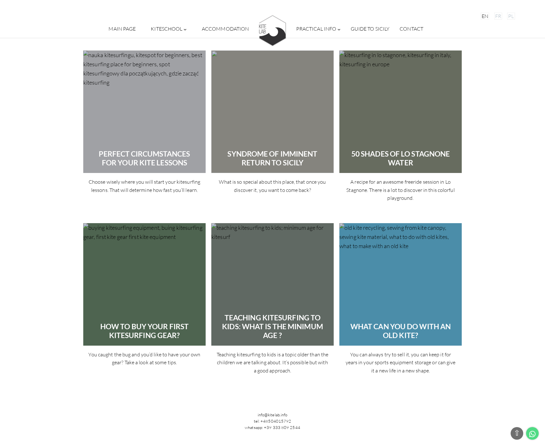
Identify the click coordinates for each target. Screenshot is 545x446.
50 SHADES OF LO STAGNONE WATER (400, 158)
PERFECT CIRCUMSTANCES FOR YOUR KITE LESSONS (144, 158)
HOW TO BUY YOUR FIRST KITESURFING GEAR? (144, 331)
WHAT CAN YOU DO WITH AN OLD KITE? (400, 331)
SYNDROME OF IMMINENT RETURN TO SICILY (272, 158)
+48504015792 (276, 421)
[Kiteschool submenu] (185, 29)
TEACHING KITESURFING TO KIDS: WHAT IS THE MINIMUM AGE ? (272, 326)
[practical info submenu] (339, 29)
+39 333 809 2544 (282, 427)
